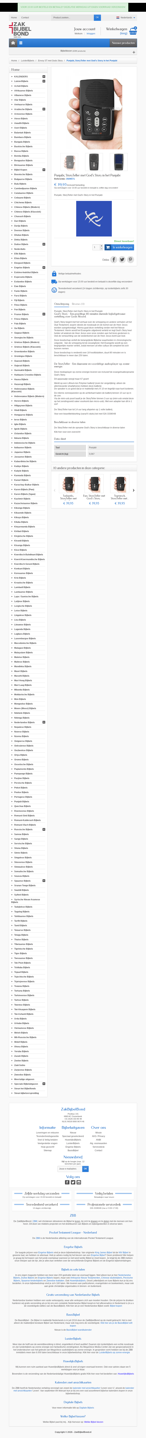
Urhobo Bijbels (21, 1023)
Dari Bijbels (20, 221)
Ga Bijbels (19, 328)
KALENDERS (21, 76)
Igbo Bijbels (20, 424)
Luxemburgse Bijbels (25, 638)
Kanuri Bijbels (21, 480)
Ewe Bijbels (20, 286)
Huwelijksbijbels (78, 1280)
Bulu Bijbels (20, 183)
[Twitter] (73, 1182)
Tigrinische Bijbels (23, 949)
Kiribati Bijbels (21, 531)
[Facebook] (67, 1182)
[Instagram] (79, 1182)
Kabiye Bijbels (21, 466)
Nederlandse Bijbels (24, 722)
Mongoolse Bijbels (23, 704)
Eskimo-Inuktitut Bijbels (26, 272)
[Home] (13, 43)
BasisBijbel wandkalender (79, 1330)
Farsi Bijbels (20, 295)
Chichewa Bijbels (23, 202)
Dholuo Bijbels (21, 235)
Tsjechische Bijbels (24, 976)
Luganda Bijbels (22, 629)
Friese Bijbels (21, 319)
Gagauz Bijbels (21, 333)
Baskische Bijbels (23, 146)
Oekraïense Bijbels (23, 745)
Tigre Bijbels (20, 953)
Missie (98, 1132)
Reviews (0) (78, 303)
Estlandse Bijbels (23, 281)
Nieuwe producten (123, 43)
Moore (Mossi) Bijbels (25, 708)
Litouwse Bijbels (22, 624)
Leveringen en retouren (47, 1132)
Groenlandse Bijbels (24, 351)
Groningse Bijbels (23, 356)
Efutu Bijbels (20, 258)
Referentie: (60, 179)
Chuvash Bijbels (22, 216)
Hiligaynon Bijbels (23, 405)
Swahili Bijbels (21, 890)
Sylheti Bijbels (21, 895)
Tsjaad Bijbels (21, 972)
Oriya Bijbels (20, 755)
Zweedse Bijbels (22, 1074)
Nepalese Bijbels (22, 727)
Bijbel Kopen (20, 170)
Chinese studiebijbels (111, 1278)
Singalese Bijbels (23, 857)
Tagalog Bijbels (22, 911)
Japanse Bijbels (22, 452)
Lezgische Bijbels (23, 606)
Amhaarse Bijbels (23, 104)
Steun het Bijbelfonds (25, 1088)
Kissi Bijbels (20, 550)
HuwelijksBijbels (73, 1140)
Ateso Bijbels (21, 118)
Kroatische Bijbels (23, 582)
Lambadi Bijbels (22, 587)
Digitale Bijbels (73, 1402)
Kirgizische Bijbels (23, 536)
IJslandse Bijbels (23, 433)
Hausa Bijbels (21, 379)
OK (97, 17)
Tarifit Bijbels (20, 921)
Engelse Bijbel (98, 1255)
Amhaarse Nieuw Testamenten (85, 1278)
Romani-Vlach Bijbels (25, 825)
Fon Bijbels (19, 309)
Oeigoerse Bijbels (23, 741)
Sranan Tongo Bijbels (25, 885)
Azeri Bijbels (20, 128)
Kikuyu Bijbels (21, 517)
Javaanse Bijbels (23, 457)
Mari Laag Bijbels (23, 685)
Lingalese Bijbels (23, 615)
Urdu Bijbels (20, 1018)
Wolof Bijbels (20, 1042)
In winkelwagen (122, 247)
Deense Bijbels (22, 230)
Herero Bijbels (21, 401)
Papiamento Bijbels (24, 769)
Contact (98, 1150)
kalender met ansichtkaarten (86, 1388)
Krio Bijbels (20, 578)
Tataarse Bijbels (22, 930)
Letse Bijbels (20, 610)
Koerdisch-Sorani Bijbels (27, 564)
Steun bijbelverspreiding (26, 1093)
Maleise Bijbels (22, 657)
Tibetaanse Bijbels (23, 944)
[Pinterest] (130, 260)
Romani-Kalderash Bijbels (27, 820)
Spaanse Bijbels (22, 880)
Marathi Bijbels (21, 675)
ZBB (73, 1216)
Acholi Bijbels (21, 86)
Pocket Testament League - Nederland (73, 1232)
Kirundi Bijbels (21, 540)
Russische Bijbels (23, 829)
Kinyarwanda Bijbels (24, 526)
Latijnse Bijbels (22, 601)
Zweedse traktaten (55, 1280)
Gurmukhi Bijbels (23, 370)
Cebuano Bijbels (22, 197)
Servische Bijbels (23, 843)
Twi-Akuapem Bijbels (24, 1009)
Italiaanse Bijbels (23, 447)
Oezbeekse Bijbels (23, 750)
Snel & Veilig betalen (48, 1140)
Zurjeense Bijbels (23, 1070)
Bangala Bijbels (22, 142)
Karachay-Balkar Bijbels (26, 484)
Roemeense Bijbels (24, 811)
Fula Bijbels (20, 323)
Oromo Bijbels (21, 759)
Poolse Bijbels (21, 792)
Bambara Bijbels (22, 137)
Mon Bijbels (20, 699)
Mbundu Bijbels (22, 690)
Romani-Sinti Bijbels (24, 815)
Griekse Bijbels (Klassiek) (27, 347)
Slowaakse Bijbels (23, 867)
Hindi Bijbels (20, 410)
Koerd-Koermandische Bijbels (29, 559)
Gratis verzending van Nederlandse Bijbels (73, 1294)
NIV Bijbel (123, 1252)
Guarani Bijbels (22, 361)
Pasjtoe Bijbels (21, 778)
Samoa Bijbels (21, 834)
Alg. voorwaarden (98, 1143)
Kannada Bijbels (22, 475)
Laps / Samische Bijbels (26, 596)
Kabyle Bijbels (21, 470)
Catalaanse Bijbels (23, 193)
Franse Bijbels (21, 314)
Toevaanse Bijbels (23, 958)
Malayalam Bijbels (23, 652)
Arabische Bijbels (23, 109)
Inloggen (91, 34)
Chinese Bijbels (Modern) (27, 207)
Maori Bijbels (20, 671)
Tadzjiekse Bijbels (23, 907)
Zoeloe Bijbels (21, 1060)
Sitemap (48, 1150)
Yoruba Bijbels (21, 1051)
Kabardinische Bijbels (25, 461)
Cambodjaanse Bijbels (25, 188)
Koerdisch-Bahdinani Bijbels (28, 554)
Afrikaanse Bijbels (23, 90)
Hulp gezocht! (47, 1147)
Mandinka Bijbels (23, 666)
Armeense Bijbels (23, 114)
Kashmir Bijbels (22, 499)
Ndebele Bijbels (22, 713)
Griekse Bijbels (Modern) (26, 342)
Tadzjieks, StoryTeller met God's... (68, 498)
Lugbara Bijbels (22, 634)
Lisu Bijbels (20, 620)
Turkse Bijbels (21, 1000)
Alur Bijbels (20, 100)
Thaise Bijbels (21, 939)
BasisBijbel (73, 1150)
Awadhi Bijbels (21, 123)
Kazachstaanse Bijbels (26, 503)
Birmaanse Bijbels (23, 165)
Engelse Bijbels (22, 267)
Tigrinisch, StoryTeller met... (120, 497)
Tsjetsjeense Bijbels (24, 981)
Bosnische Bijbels (23, 174)
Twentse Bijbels (22, 1004)
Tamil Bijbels (20, 925)
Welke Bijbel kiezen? (73, 1416)
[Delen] (114, 260)
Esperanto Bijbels (23, 277)
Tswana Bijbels (21, 986)
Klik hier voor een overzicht (67, 432)
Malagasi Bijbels (22, 648)
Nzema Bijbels (21, 736)
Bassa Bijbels (21, 151)
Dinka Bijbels (21, 239)
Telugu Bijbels (21, 935)
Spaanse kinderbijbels (32, 1280)
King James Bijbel (103, 1252)
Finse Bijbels (20, 305)
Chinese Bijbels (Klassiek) (27, 212)
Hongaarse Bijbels (23, 415)
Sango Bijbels (21, 839)
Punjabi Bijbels (21, 801)
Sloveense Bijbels (23, 862)
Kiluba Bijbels (21, 522)
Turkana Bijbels (22, 991)
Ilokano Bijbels (21, 438)
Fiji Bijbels (19, 300)
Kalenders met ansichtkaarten (73, 1382)
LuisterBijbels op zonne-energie (114, 1352)
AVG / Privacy (98, 1136)
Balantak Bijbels (22, 132)
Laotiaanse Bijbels (23, 592)
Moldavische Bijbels (24, 694)
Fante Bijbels (20, 291)
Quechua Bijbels (22, 806)
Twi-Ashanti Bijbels (23, 1014)
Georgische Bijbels (23, 337)
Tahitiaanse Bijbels (23, 916)
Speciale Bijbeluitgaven (26, 1084)
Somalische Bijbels (24, 871)
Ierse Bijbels (20, 419)
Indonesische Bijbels (24, 443)
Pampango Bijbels (23, 773)
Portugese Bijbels (23, 797)
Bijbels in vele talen (73, 1269)
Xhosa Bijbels (21, 1046)
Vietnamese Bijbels (24, 1028)
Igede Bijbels (20, 429)
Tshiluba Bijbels (22, 967)
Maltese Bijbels (22, 662)
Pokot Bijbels (21, 787)
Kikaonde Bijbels (22, 512)
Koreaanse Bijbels (23, 573)
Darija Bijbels (21, 225)
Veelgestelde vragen (48, 1143)
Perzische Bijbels (23, 783)
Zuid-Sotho (19, 1065)
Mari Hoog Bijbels (23, 680)
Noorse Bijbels (21, 731)
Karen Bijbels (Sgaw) (24, 494)
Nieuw (73, 1132)
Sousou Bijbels (21, 876)
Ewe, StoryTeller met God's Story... (94, 497)
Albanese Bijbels (22, 95)
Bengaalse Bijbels (23, 160)
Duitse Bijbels (21, 244)
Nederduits (19, 249)
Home (15, 70)
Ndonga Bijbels (22, 717)
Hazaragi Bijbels (22, 384)
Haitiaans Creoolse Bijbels (27, 375)
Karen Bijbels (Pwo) (24, 489)
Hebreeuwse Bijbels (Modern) (29, 396)
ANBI (98, 1140)
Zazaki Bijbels (21, 1056)
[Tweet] (122, 260)
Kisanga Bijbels (22, 545)
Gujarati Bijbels (22, 365)
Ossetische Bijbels (23, 764)
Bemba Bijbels (21, 156)
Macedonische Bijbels (25, 643)
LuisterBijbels (21, 81)
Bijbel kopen (116, 1306)
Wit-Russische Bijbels (25, 1037)
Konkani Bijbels (22, 568)
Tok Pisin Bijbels (22, 962)
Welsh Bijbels (21, 1032)
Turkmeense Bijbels (24, 995)
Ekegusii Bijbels (22, 263)
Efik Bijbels (20, 253)
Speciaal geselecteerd (73, 1136)
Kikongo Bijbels (22, 508)
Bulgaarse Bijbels (23, 179)
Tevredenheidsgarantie (47, 1136)
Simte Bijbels (21, 853)
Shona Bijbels (21, 848)
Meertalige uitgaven (24, 1079)
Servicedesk (99, 1147)
